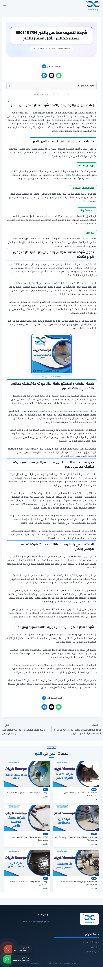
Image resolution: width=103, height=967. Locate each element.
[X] (51, 75)
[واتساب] (59, 75)
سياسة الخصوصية (90, 942)
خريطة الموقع (91, 951)
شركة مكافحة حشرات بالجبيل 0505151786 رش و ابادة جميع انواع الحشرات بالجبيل (77, 729)
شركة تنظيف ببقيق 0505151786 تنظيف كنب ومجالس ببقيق (23, 729)
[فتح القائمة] (4, 5)
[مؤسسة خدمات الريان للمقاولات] (89, 919)
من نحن (94, 947)
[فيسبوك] (44, 75)
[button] (52, 86)
